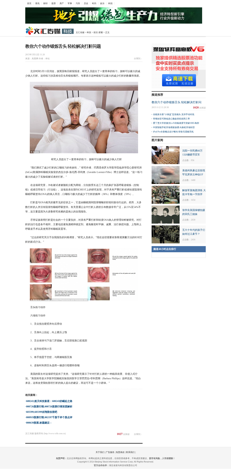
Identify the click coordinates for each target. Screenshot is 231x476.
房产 (62, 3)
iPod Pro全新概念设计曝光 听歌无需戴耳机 (173, 131)
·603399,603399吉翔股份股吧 (41, 412)
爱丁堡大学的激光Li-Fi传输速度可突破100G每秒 (176, 123)
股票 (53, 3)
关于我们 (100, 452)
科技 (110, 3)
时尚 (94, 3)
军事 (70, 3)
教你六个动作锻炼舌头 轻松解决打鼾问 (176, 102)
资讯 (37, 3)
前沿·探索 (98, 32)
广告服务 (110, 452)
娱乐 (102, 3)
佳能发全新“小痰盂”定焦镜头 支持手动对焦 (173, 114)
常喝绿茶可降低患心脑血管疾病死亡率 (171, 118)
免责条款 (120, 452)
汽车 (78, 3)
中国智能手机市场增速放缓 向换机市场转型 (174, 127)
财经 (45, 3)
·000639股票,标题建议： (38, 422)
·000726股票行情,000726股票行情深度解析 (48, 406)
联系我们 (130, 452)
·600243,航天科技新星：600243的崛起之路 (48, 401)
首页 (29, 3)
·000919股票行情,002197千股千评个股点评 (48, 417)
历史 (86, 3)
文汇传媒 (80, 32)
